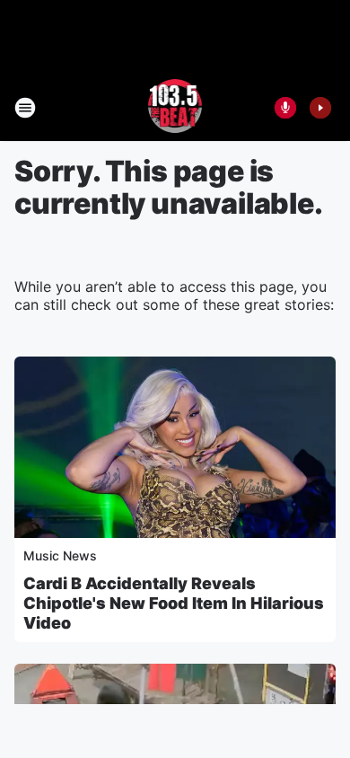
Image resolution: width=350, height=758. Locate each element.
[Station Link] (175, 108)
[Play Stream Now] (320, 108)
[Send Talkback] (285, 108)
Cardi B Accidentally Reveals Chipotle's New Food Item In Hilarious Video (173, 603)
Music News (60, 555)
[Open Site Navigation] (25, 108)
